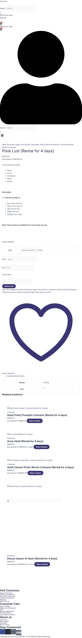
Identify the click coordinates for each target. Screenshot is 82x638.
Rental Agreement (7, 611)
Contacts (3, 623)
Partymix (3, 1)
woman (48, 292)
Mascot (3, 600)
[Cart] (1, 23)
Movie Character (52, 145)
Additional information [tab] (16, 376)
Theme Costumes (66, 145)
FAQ (1, 610)
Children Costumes (7, 595)
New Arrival (4, 601)
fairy (37, 292)
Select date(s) (34, 421)
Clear (40, 250)
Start (4, 259)
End (3, 268)
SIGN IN (3, 18)
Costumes (35, 145)
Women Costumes (9, 147)
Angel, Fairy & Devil (22, 145)
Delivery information (8, 608)
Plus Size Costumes (7, 596)
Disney (42, 145)
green (42, 292)
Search (3, 8)
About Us (3, 620)
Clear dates (6, 275)
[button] (41, 135)
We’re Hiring (4, 625)
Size (10, 250)
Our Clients (4, 621)
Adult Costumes (8, 145)
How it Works (5, 606)
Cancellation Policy (7, 615)
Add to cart (9, 286)
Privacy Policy (5, 613)
